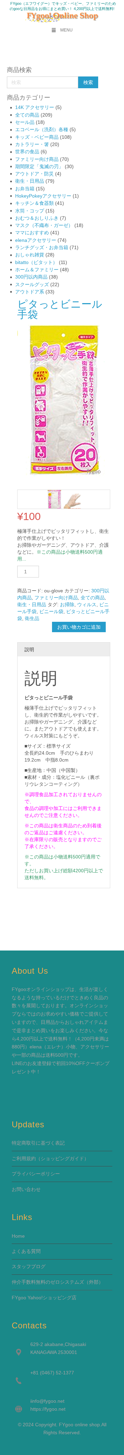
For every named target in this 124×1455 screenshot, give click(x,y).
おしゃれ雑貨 (29, 254)
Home (18, 1236)
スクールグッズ (32, 284)
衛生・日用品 (29, 181)
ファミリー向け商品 (37, 159)
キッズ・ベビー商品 (37, 137)
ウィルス (86, 604)
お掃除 (67, 604)
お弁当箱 (24, 188)
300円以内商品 (31, 277)
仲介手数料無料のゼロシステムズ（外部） (57, 1282)
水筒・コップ (29, 210)
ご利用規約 (24, 1158)
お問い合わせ (26, 1189)
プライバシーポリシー (36, 1173)
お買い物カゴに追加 (79, 627)
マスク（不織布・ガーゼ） (44, 225)
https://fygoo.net (47, 1409)
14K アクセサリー (34, 107)
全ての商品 (27, 115)
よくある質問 (26, 1251)
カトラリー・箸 (32, 144)
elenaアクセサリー (35, 240)
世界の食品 (27, 151)
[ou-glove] (54, 499)
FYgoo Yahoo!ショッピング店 (44, 1297)
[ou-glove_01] (73, 499)
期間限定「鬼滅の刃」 (39, 166)
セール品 (24, 122)
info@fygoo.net (47, 1401)
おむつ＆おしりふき (37, 218)
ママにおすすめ (32, 232)
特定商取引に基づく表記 (38, 1143)
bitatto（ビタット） (36, 262)
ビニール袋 (51, 611)
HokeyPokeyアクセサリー (43, 196)
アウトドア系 (29, 291)
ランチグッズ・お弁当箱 (41, 247)
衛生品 (32, 618)
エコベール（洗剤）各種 (41, 129)
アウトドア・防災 (34, 173)
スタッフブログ (28, 1266)
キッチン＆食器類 (34, 203)
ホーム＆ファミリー (37, 269)
